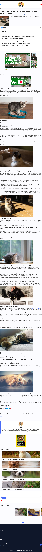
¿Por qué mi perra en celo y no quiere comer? (10, 469)
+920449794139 (4, 543)
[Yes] (2, 407)
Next (23, 522)
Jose (17, 517)
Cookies (1, 530)
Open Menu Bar (0, 4)
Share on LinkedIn (27, 14)
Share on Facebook (24, 14)
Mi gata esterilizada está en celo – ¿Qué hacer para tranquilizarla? (14, 459)
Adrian (21, 427)
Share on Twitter (25, 14)
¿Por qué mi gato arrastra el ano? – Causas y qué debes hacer (13, 489)
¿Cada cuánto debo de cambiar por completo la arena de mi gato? (13, 41)
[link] (6, 55)
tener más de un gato (36, 308)
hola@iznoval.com (4, 545)
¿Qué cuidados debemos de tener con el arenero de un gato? (11, 29)
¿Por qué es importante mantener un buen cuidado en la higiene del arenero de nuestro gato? (18, 36)
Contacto (1, 529)
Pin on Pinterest (28, 14)
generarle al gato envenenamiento (33, 222)
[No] (7, 407)
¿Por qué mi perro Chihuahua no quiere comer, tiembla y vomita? (13, 479)
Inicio (1, 531)
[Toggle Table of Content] (40, 27)
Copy (1, 416)
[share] (29, 54)
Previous (20, 522)
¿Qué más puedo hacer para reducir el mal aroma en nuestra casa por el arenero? (16, 43)
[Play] (34, 61)
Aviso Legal (2, 527)
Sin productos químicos (6, 34)
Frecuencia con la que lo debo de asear (8, 39)
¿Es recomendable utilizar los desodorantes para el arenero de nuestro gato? (15, 45)
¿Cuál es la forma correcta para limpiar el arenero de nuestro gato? (13, 38)
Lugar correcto (4, 31)
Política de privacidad (3, 540)
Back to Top (41, 545)
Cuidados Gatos (3, 8)
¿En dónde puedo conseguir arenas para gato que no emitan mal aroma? (14, 47)
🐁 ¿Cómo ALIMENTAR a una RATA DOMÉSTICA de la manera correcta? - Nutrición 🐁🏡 (18, 54)
